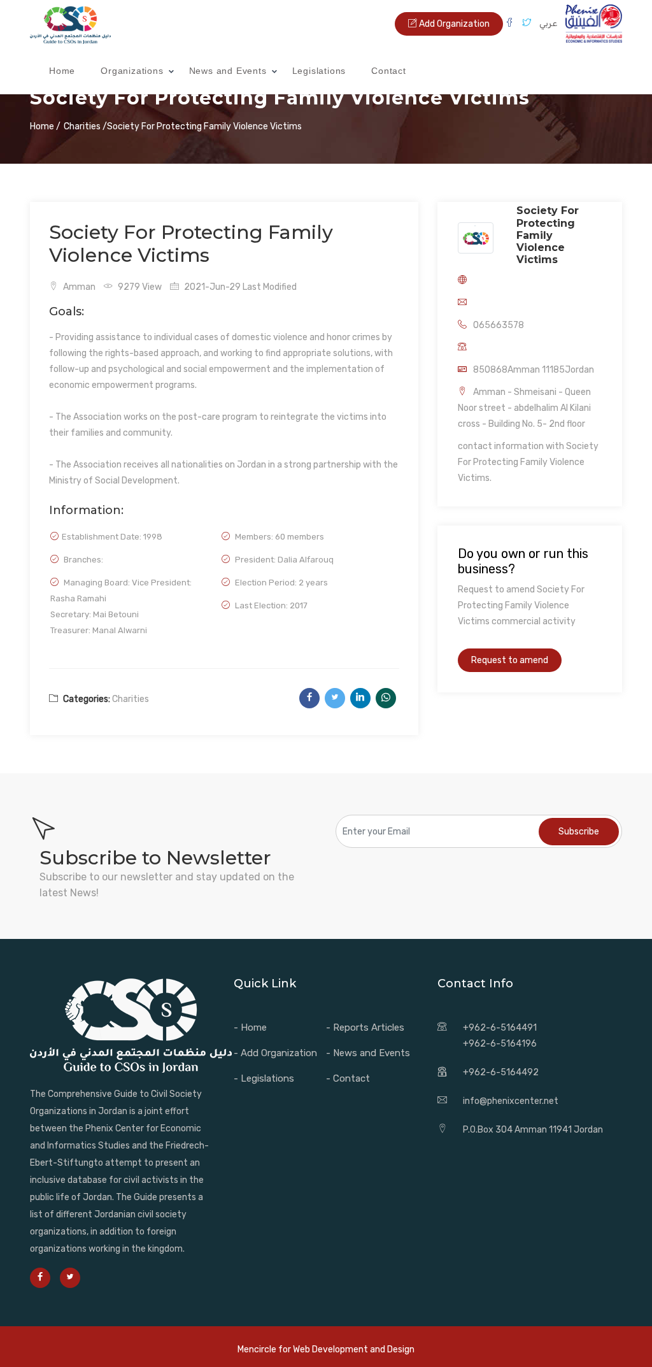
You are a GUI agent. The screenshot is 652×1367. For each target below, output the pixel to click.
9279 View (139, 287)
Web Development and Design (354, 1349)
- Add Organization (275, 1053)
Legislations (319, 71)
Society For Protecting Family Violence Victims (547, 235)
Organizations (132, 71)
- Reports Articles (365, 1027)
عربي (548, 23)
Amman (78, 287)
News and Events (228, 71)
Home (62, 71)
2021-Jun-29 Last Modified (239, 287)
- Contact (348, 1078)
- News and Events (368, 1053)
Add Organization (453, 23)
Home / (45, 126)
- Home (250, 1027)
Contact (388, 71)
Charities (130, 699)
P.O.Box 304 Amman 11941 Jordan (533, 1129)
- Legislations (264, 1078)
